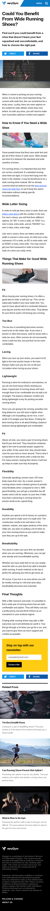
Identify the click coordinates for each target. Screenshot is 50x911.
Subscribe (14, 665)
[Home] (10, 3)
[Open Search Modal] (46, 3)
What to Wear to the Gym (14, 818)
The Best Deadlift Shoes (13, 722)
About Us (7, 902)
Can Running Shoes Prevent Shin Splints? (22, 770)
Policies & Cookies (12, 899)
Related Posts (10, 687)
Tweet (12, 54)
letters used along (10, 214)
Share (36, 54)
